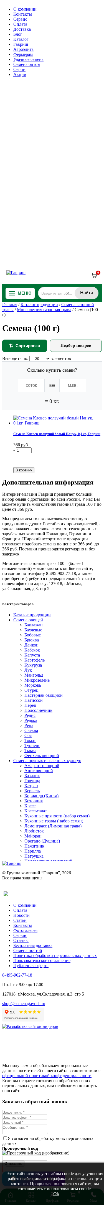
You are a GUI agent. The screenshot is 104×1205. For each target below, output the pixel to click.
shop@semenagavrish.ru (23, 1003)
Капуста (32, 655)
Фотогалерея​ (25, 930)
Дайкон (31, 645)
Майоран (33, 836)
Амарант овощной (41, 765)
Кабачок (32, 650)
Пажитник (34, 846)
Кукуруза (33, 665)
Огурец (31, 690)
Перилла (32, 851)
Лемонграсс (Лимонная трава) (53, 826)
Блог (17, 34)
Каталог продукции (39, 304)
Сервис (20, 19)
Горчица (32, 780)
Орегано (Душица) (42, 841)
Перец (30, 705)
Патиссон (33, 700)
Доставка (22, 29)
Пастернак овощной (43, 695)
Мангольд (33, 675)
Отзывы (21, 940)
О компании (25, 9)
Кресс (29, 805)
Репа (28, 725)
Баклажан (33, 624)
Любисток (34, 831)
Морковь (32, 685)
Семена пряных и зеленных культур (47, 760)
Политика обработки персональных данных (55, 955)
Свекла (31, 730)
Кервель (32, 790)
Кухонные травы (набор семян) (53, 821)
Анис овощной (38, 770)
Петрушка (34, 856)
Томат (30, 740)
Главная (9, 304)
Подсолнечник (38, 710)
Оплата (20, 24)
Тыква (30, 750)
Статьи (20, 920)
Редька (30, 720)
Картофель (34, 660)
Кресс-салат (35, 810)
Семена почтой (27, 950)
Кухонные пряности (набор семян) (57, 815)
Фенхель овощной (41, 755)
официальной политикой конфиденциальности (47, 1075)
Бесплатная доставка (32, 945)
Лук (28, 670)
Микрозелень (37, 680)
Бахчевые (33, 629)
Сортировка (24, 346)
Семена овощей (28, 619)
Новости (21, 915)
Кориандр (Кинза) (41, 795)
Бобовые (32, 635)
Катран (31, 785)
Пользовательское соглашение (41, 960)
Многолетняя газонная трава (44, 309)
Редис (29, 715)
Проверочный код (20, 1148)
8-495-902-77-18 (17, 975)
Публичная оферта (31, 965)
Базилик (32, 775)
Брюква (31, 640)
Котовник (33, 800)
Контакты (22, 14)
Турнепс (32, 745)
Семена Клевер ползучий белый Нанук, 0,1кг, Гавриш (56, 434)
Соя (28, 735)
